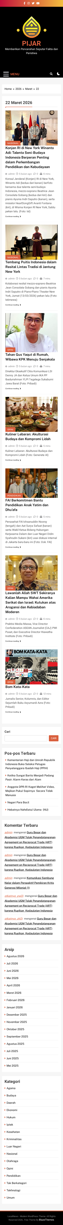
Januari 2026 (15, 1007)
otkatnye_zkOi (14, 918)
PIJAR (31, 44)
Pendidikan (14, 495)
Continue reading (12, 216)
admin (11, 173)
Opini (10, 350)
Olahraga (12, 1161)
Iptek (10, 1124)
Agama (11, 1088)
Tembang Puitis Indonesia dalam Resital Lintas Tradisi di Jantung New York (30, 267)
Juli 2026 (12, 963)
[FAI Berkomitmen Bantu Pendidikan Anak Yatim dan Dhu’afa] (31, 483)
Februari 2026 (16, 1000)
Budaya (11, 1095)
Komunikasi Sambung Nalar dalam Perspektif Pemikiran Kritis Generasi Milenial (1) (29, 882)
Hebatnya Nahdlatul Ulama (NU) (27, 809)
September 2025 (17, 1036)
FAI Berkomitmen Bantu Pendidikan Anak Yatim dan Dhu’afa (26, 505)
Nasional (12, 143)
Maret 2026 (14, 992)
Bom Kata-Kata (17, 687)
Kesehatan (13, 1132)
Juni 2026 (13, 970)
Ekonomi (12, 1110)
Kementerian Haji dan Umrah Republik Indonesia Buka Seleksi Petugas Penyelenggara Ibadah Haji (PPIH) (30, 764)
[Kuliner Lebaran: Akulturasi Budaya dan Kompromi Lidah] (31, 414)
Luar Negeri (14, 1146)
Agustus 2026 (15, 956)
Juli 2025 (12, 1051)
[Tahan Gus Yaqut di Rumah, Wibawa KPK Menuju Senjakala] (31, 332)
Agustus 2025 (15, 1043)
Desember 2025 (17, 1014)
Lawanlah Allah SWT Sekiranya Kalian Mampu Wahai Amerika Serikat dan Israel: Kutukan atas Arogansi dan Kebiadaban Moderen (30, 602)
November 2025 (17, 1022)
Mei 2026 (12, 978)
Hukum (11, 1117)
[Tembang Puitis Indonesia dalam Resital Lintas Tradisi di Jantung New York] (31, 242)
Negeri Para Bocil (18, 802)
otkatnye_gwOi (14, 896)
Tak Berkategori (17, 1183)
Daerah (11, 1102)
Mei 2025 (12, 1065)
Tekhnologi (13, 1190)
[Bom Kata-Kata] (31, 666)
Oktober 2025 (15, 1029)
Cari (7, 731)
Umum (11, 1197)
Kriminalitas (14, 1139)
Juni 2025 (13, 1058)
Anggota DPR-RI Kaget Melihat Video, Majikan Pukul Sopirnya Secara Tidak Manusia (30, 791)
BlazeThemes (46, 1220)
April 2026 (13, 985)
